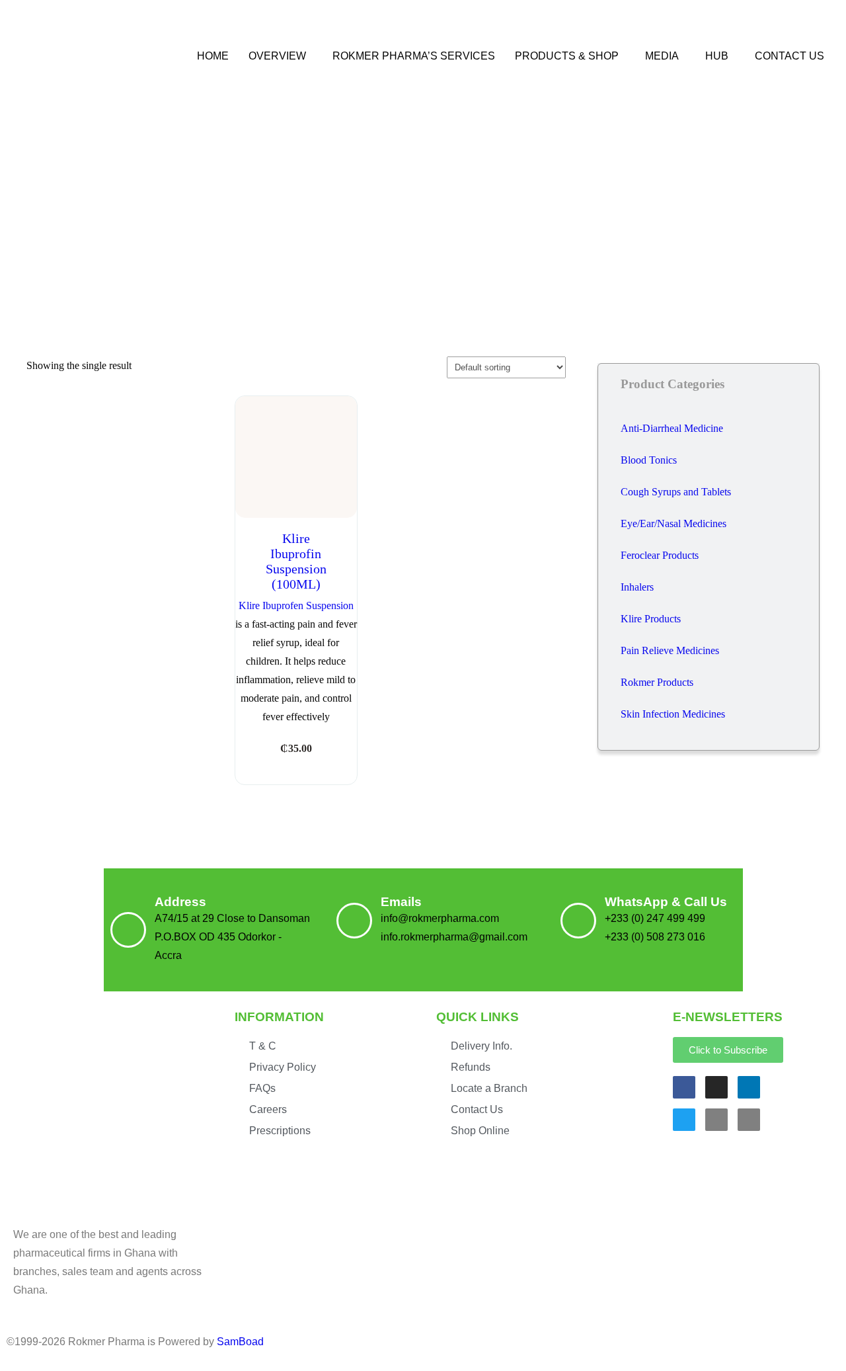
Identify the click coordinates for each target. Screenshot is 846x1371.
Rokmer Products (657, 682)
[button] (281, 56)
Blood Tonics (649, 460)
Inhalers (637, 587)
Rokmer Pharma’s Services (413, 56)
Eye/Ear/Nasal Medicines (673, 523)
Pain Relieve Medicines (670, 650)
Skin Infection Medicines (673, 714)
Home (213, 56)
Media (662, 56)
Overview (277, 56)
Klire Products (651, 618)
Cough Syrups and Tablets (676, 491)
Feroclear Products (660, 555)
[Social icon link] (684, 1087)
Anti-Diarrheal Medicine (672, 428)
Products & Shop (567, 56)
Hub (716, 56)
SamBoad (240, 1341)
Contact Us (789, 56)
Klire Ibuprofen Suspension (296, 605)
